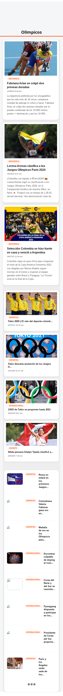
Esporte (13, 448)
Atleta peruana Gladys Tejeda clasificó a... (30, 452)
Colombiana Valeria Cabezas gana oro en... (45, 507)
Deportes (14, 79)
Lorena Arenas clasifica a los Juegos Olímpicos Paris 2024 (26, 167)
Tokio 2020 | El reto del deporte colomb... (30, 321)
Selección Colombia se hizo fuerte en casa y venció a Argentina (29, 250)
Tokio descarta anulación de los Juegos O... (29, 365)
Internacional (16, 406)
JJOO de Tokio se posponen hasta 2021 (29, 409)
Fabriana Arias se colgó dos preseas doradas (25, 85)
